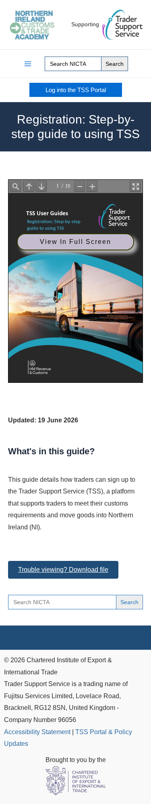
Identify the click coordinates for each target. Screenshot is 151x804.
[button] (75, 90)
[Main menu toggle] (28, 64)
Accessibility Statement (37, 731)
